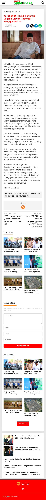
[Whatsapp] (40, 26)
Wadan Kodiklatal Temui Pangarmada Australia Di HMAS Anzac (22, 467)
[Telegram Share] (36, 26)
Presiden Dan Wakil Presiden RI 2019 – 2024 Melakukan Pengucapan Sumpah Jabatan (27, 437)
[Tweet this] (32, 26)
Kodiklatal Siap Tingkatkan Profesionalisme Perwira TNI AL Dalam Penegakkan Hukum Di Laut (23, 473)
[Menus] (4, 2)
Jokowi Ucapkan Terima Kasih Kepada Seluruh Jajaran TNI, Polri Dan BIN (28, 448)
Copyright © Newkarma (10, 497)
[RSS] (23, 207)
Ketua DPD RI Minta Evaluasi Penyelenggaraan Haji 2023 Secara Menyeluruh (33, 220)
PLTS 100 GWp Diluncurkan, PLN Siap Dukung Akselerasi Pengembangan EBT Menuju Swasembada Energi (12, 250)
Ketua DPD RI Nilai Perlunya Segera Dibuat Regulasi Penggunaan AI (23, 194)
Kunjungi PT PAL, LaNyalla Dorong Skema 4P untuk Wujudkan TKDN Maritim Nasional (10, 270)
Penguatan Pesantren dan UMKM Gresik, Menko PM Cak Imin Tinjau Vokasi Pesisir (32, 250)
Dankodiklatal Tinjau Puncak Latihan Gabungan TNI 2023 (22, 460)
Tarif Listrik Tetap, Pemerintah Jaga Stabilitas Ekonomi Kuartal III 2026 (31, 292)
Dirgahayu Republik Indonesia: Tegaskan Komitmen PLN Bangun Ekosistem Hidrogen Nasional (33, 270)
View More (23, 424)
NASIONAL (7, 26)
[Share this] (27, 26)
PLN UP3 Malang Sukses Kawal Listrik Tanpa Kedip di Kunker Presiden (13, 289)
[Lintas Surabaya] (23, 2)
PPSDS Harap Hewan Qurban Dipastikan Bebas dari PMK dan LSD (13, 218)
